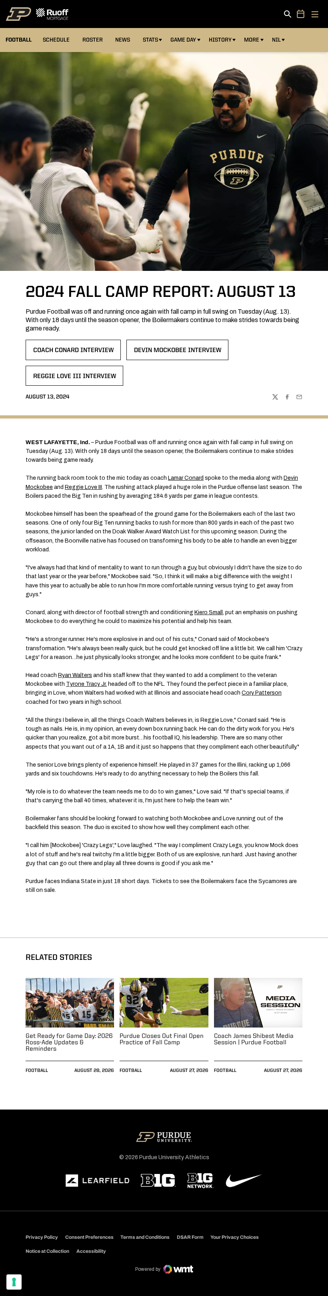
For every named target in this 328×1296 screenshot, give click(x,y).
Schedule (56, 40)
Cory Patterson (262, 693)
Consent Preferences (89, 1237)
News (122, 40)
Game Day (183, 40)
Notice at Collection (47, 1251)
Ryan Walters (75, 675)
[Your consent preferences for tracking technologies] (14, 1282)
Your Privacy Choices (234, 1237)
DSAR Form (190, 1237)
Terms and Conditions (145, 1237)
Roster (92, 40)
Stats (150, 40)
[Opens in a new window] (98, 1180)
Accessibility (91, 1251)
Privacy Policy (42, 1237)
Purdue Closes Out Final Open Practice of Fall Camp (162, 1039)
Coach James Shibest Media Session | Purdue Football (254, 1039)
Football (37, 1070)
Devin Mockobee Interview (177, 353)
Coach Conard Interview (73, 353)
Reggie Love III (83, 487)
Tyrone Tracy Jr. (86, 684)
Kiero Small (208, 612)
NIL (276, 40)
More (251, 40)
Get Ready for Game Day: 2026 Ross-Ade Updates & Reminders (69, 1042)
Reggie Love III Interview (74, 379)
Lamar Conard (186, 478)
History (220, 40)
